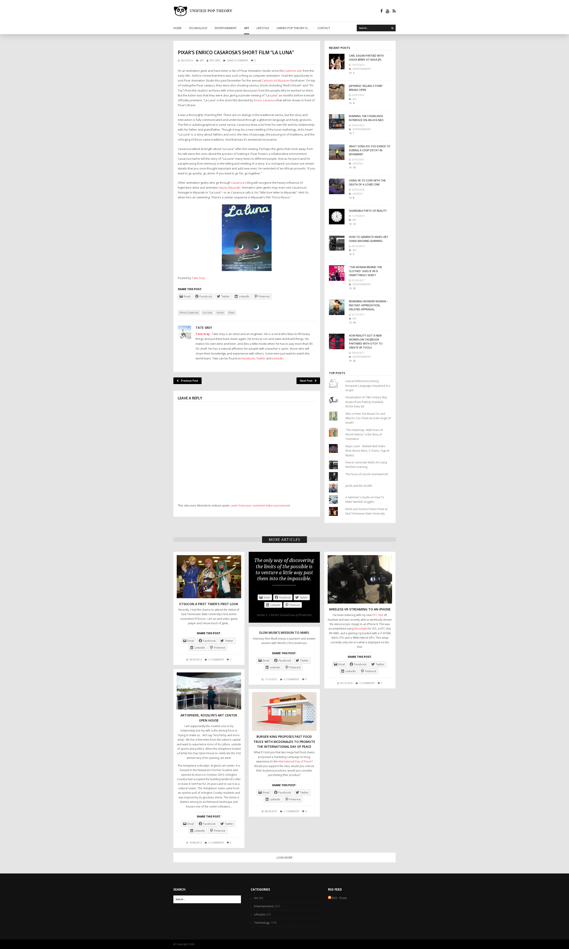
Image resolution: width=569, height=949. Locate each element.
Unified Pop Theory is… (293, 28)
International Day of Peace (294, 761)
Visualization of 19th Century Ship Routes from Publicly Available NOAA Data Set (366, 401)
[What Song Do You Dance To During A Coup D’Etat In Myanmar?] (337, 152)
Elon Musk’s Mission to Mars (284, 632)
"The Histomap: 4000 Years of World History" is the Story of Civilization (364, 434)
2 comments (291, 811)
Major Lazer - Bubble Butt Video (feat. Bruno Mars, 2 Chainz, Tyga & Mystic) (367, 450)
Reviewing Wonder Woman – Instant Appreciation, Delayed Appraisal (368, 305)
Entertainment (226, 28)
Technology (198, 28)
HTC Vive (377, 615)
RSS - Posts (339, 898)
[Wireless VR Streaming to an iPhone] (360, 579)
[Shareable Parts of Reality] (337, 216)
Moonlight (360, 628)
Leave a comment (237, 60)
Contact (323, 28)
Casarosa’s (239, 183)
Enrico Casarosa (265, 100)
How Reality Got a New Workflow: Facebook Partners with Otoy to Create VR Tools (366, 341)
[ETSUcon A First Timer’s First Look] (209, 576)
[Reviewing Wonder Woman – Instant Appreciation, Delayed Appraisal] (337, 307)
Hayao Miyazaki (229, 187)
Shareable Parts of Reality (368, 211)
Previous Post (189, 381)
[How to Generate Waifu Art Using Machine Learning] (337, 243)
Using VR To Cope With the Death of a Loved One (367, 182)
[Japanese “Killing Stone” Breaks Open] (337, 92)
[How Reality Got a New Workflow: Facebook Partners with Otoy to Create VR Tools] (337, 341)
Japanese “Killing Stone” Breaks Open (366, 88)
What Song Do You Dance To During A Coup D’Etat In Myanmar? (369, 150)
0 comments (216, 659)
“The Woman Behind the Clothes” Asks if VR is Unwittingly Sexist (365, 271)
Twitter (260, 358)
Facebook (248, 358)
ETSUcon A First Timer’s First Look (208, 604)
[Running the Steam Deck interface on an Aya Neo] (337, 122)
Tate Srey (214, 60)
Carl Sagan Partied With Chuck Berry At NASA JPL (366, 58)
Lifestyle (262, 28)
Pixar (231, 312)
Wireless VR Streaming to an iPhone (360, 609)
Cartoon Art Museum (276, 80)
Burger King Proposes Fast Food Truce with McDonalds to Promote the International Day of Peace (284, 741)
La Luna (207, 312)
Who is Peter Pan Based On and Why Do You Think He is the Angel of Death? (368, 418)
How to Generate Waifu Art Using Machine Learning (368, 239)
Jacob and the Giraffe (358, 486)
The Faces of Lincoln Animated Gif (366, 474)
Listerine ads (293, 71)
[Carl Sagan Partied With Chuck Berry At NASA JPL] (337, 61)
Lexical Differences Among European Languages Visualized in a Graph (367, 385)
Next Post (306, 381)
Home (177, 28)
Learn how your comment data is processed (260, 505)
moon (220, 312)
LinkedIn (277, 358)
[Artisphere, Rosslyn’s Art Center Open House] (209, 691)
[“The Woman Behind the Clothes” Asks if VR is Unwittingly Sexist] (337, 273)
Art (246, 28)
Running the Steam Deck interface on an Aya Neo (366, 118)
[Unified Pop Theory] (203, 10)
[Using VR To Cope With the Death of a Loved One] (337, 186)
